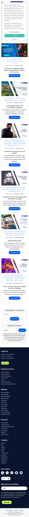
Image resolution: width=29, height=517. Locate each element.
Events (2, 451)
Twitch (16, 278)
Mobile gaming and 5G (14, 241)
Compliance (4, 462)
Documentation (4, 422)
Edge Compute (4, 410)
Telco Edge (3, 408)
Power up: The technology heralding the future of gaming (14, 287)
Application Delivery (5, 414)
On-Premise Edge (5, 412)
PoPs (19, 145)
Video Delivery (4, 404)
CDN (8, 59)
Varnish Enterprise (5, 372)
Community (3, 455)
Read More (13, 75)
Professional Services (6, 382)
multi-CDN (19, 275)
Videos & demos (5, 434)
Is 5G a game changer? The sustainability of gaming (14, 106)
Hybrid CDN (4, 402)
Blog (2, 445)
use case (14, 62)
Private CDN (4, 400)
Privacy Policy (4, 457)
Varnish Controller (5, 374)
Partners (3, 449)
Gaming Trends (8, 100)
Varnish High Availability (15, 140)
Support (3, 380)
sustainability (10, 98)
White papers (4, 430)
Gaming (20, 59)
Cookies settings (14, 31)
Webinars (3, 432)
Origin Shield (4, 406)
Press (16, 510)
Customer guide (4, 453)
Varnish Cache (4, 378)
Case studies (4, 428)
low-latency (13, 59)
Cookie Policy (4, 458)
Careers (3, 447)
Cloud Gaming (12, 191)
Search (22, 330)
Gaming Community (20, 98)
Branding (21, 510)
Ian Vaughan (10, 65)
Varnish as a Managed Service (8, 384)
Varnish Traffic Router (6, 376)
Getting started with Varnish (7, 426)
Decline (14, 39)
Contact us (5, 363)
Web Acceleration (5, 392)
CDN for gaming (18, 61)
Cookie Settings (9, 510)
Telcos (19, 191)
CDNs (6, 140)
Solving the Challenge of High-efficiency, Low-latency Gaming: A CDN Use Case (14, 70)
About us (3, 443)
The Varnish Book (5, 424)
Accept (14, 35)
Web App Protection (5, 396)
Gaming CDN (9, 61)
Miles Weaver (10, 102)
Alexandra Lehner (10, 148)
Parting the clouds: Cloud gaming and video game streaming (14, 198)
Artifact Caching (5, 398)
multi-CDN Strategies (20, 277)
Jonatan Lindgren (9, 237)
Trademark (3, 460)
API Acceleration (5, 394)
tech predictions (11, 275)
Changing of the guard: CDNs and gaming (14, 152)
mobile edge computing (18, 141)
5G (4, 98)
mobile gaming (10, 235)
